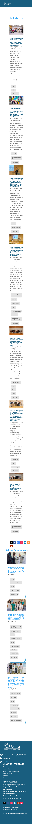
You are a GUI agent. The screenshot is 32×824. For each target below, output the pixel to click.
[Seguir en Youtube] (11, 546)
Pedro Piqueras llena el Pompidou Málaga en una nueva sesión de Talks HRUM (15, 487)
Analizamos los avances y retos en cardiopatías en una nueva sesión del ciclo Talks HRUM (16, 341)
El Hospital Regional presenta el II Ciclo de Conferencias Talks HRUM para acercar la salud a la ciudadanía (16, 41)
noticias (17, 49)
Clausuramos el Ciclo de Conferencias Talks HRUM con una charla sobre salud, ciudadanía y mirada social (16, 113)
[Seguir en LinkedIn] (25, 542)
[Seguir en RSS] (28, 542)
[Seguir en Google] (18, 542)
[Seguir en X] (11, 542)
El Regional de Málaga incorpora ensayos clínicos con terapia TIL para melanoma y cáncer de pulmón (16, 617)
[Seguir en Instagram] (21, 542)
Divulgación (15, 47)
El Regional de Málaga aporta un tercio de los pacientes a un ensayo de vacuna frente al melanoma (16, 569)
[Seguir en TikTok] (21, 803)
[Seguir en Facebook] (14, 542)
